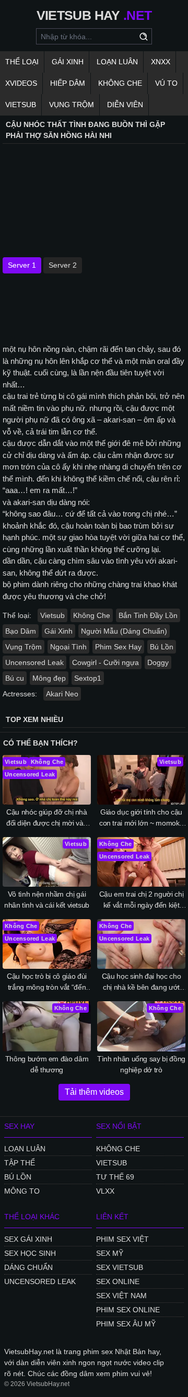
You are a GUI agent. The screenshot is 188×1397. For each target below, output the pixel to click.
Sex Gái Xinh (28, 1239)
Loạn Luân (117, 62)
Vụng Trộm (71, 104)
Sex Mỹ (109, 1253)
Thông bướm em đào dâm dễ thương (47, 1064)
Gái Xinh (68, 62)
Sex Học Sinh (30, 1253)
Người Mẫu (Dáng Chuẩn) (124, 631)
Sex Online (117, 1281)
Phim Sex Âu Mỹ (126, 1324)
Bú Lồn (161, 647)
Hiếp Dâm (67, 83)
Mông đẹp (49, 678)
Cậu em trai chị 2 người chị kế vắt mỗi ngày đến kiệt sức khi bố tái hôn (141, 900)
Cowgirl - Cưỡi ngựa (105, 662)
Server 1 (22, 265)
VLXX (105, 1191)
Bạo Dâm (20, 631)
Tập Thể (19, 1163)
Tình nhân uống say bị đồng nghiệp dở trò (141, 1064)
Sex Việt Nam (121, 1295)
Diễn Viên (125, 104)
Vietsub (20, 104)
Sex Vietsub (119, 1267)
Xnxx (160, 62)
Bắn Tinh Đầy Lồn (148, 615)
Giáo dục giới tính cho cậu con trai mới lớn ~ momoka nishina (141, 818)
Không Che (120, 83)
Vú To (166, 83)
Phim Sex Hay (118, 647)
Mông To (22, 1191)
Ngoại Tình (68, 647)
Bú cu (14, 678)
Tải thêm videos (94, 1091)
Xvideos (21, 83)
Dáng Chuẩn (28, 1267)
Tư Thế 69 (115, 1177)
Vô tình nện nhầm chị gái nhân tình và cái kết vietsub (46, 899)
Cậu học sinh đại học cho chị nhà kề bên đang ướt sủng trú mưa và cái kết (141, 982)
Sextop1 (87, 678)
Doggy (158, 662)
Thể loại (22, 62)
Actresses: (20, 694)
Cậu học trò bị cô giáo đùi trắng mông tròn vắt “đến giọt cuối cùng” (47, 982)
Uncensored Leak (34, 662)
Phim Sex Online (128, 1310)
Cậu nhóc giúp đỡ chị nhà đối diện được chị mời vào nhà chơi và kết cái (46, 818)
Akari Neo (62, 694)
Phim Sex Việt (122, 1239)
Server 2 (63, 265)
